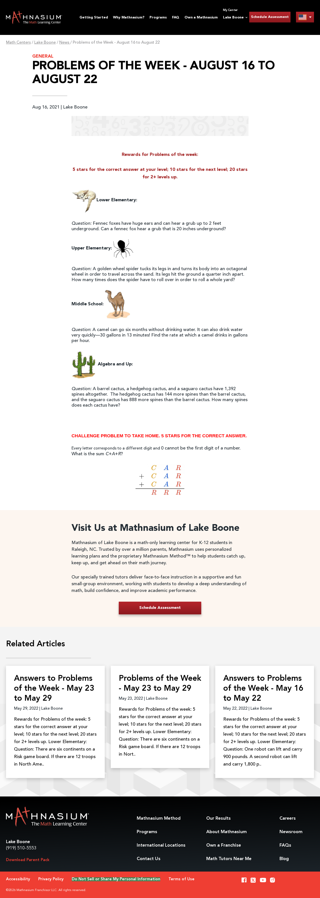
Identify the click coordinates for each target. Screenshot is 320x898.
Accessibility (18, 879)
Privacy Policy (51, 879)
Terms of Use (181, 879)
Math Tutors (229, 859)
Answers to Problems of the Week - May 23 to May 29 (54, 689)
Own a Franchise (223, 845)
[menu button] (305, 17)
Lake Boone (45, 43)
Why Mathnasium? (128, 17)
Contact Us (148, 859)
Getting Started (94, 17)
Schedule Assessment (270, 17)
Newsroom (291, 832)
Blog (284, 859)
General (43, 56)
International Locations (161, 845)
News (64, 43)
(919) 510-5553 (21, 848)
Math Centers (18, 43)
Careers (288, 818)
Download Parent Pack (28, 860)
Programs (158, 17)
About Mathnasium (226, 832)
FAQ (175, 17)
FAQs (285, 845)
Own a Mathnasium (201, 17)
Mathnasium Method (158, 818)
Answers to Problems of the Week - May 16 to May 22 (263, 689)
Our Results (218, 818)
